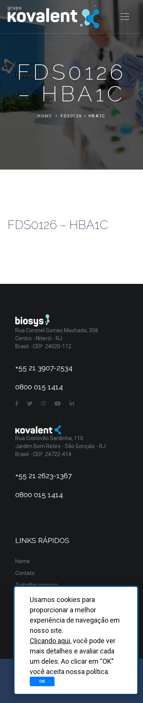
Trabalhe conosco (36, 585)
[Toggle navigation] (124, 16)
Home (44, 116)
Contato (25, 573)
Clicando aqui (50, 641)
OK (42, 681)
